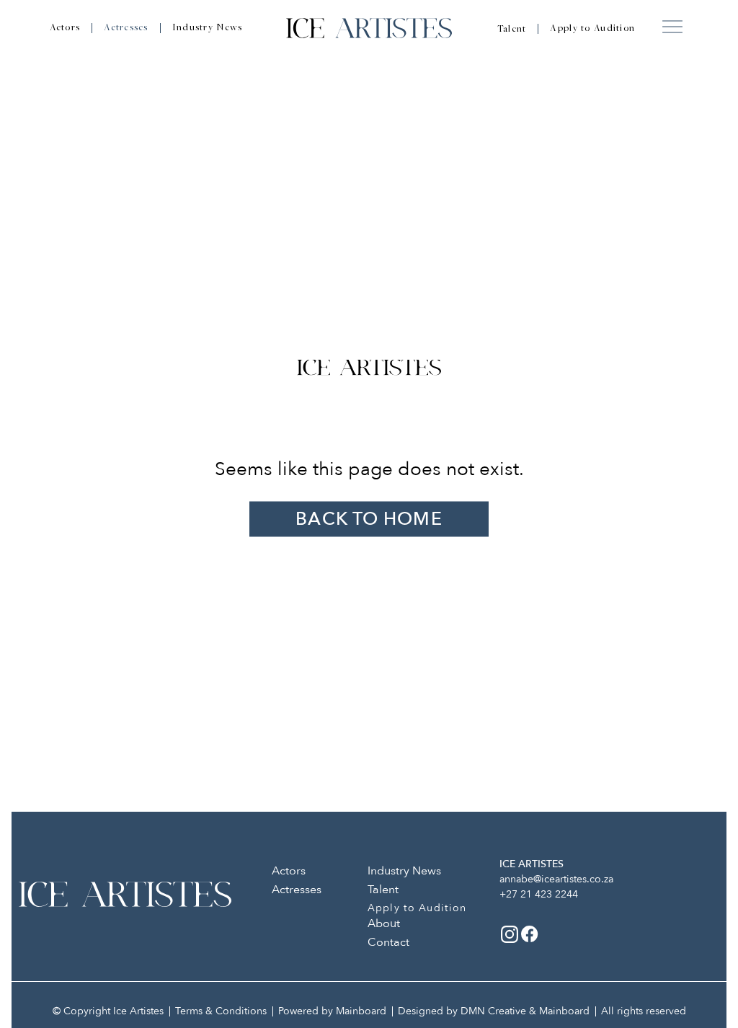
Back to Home (368, 519)
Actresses (126, 28)
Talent (512, 30)
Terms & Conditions (221, 1011)
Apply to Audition (592, 29)
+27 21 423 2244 (538, 894)
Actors (65, 28)
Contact (388, 942)
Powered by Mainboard (332, 1011)
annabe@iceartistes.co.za (556, 879)
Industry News (207, 28)
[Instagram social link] (509, 934)
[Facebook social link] (530, 934)
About (384, 923)
